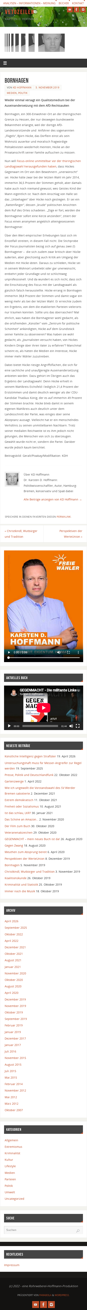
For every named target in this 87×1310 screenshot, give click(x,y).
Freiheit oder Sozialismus (22, 806)
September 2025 (16, 928)
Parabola (45, 1295)
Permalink (64, 516)
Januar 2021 (13, 967)
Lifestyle (10, 1166)
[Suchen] (78, 1231)
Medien (12, 93)
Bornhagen (12, 865)
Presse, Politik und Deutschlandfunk (29, 775)
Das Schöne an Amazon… (21, 819)
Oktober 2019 (14, 1012)
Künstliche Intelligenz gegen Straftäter (30, 756)
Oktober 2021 (14, 954)
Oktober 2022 (14, 934)
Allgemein (11, 1140)
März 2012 (11, 1103)
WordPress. (62, 1295)
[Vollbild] (78, 726)
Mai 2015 (11, 1077)
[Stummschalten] (71, 726)
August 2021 (13, 960)
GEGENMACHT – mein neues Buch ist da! (32, 839)
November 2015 (15, 1058)
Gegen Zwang (14, 845)
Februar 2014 (14, 1084)
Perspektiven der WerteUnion (70, 533)
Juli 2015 (10, 1071)
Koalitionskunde (16, 878)
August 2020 (13, 986)
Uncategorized (14, 1199)
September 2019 (16, 1019)
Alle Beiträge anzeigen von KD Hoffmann (53, 499)
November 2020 (15, 973)
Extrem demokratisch (19, 800)
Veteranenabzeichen (19, 832)
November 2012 (15, 1090)
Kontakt (78, 3)
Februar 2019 (14, 1025)
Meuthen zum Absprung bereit (26, 852)
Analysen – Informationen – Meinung (29, 3)
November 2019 (15, 1006)
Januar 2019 (13, 1032)
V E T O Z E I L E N (19, 12)
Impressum (11, 1265)
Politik (23, 93)
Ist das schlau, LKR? (18, 813)
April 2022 (11, 941)
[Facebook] (76, 9)
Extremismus (13, 1147)
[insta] (83, 9)
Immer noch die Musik (20, 891)
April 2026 (11, 921)
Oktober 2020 (14, 980)
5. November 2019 (47, 87)
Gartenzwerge (14, 781)
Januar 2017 (13, 1045)
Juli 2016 (10, 1051)
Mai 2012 (11, 1097)
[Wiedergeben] (9, 726)
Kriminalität (12, 1153)
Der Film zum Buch (17, 826)
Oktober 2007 (14, 1110)
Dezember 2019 (15, 999)
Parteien (10, 1179)
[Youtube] (70, 9)
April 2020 (11, 993)
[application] (43, 708)
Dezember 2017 (15, 1038)
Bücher (64, 3)
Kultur (9, 1160)
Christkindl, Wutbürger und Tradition (21, 533)
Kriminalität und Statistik (21, 884)
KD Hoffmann (22, 87)
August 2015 (13, 1064)
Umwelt (10, 1192)
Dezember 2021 (15, 947)
